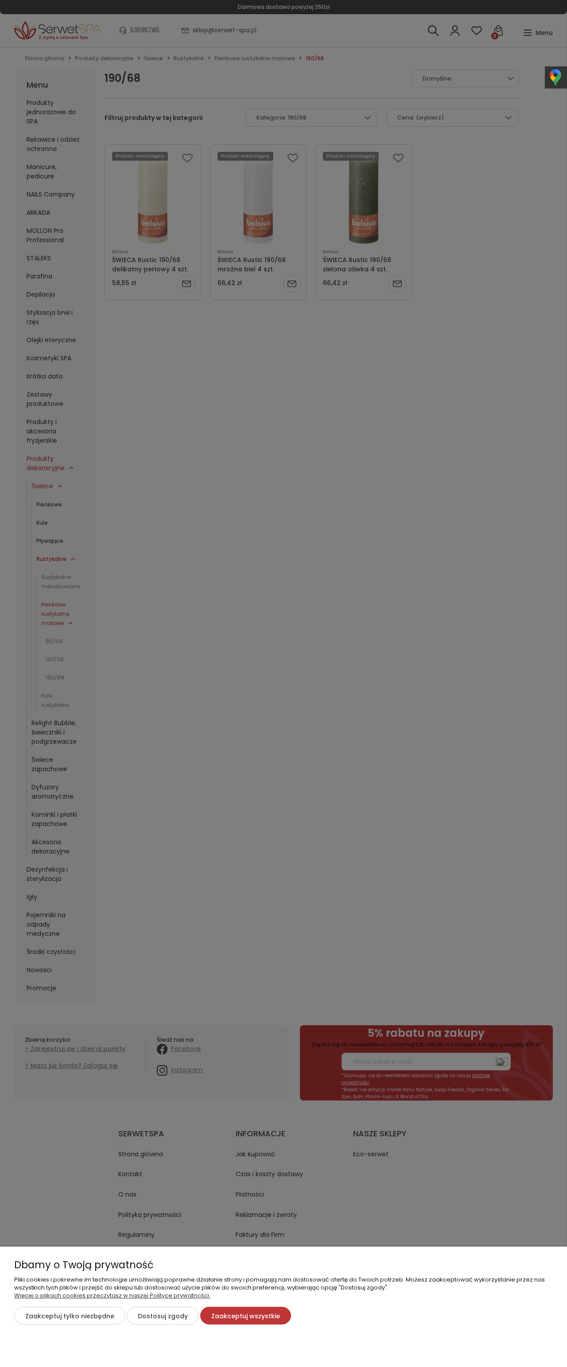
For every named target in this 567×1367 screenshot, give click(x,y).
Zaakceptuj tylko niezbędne (69, 1316)
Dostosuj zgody (163, 1316)
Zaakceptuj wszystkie (245, 1316)
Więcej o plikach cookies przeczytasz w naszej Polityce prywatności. (112, 1295)
